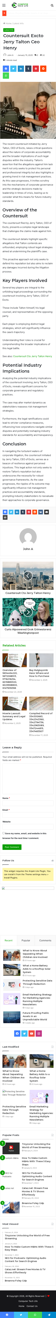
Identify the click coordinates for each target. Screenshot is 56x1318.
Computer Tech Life (28, 1301)
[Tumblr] (23, 512)
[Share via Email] (46, 512)
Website (6, 821)
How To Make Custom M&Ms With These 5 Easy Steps (36, 1161)
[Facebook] (5, 512)
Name (6, 798)
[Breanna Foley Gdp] (11, 1207)
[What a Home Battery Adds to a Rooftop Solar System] (11, 970)
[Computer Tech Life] (20, 5)
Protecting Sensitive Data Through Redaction (14, 1110)
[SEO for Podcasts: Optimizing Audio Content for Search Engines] (11, 1177)
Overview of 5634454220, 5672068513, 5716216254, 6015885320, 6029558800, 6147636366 (9, 679)
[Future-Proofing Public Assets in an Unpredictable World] (11, 1017)
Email (6, 810)
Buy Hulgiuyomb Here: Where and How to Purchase (39, 673)
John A (10, 55)
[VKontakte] (40, 512)
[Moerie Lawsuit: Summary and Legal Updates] (14, 703)
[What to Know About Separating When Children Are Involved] (11, 955)
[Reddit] (34, 512)
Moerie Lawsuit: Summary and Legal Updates (13, 716)
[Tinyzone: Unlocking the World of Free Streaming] (11, 1148)
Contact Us (32, 1306)
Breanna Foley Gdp (33, 1203)
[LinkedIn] (17, 512)
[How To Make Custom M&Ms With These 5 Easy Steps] (11, 1162)
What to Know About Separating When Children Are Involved (35, 954)
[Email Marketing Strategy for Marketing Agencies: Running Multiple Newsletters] (11, 999)
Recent (8, 940)
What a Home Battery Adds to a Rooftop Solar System (37, 969)
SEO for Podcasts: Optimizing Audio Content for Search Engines (37, 1176)
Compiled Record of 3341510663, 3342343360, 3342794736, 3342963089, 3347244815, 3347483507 (40, 722)
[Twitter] (11, 512)
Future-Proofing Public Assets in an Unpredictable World (36, 1016)
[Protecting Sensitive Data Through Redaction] (11, 985)
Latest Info (18, 23)
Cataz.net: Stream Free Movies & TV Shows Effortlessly (35, 1191)
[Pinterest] (28, 512)
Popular (26, 940)
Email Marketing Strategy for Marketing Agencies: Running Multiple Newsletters (41, 1113)
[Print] (5, 517)
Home (8, 23)
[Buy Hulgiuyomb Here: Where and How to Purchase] (41, 660)
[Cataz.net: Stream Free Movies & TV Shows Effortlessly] (11, 1192)
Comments (45, 940)
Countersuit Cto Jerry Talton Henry (32, 356)
